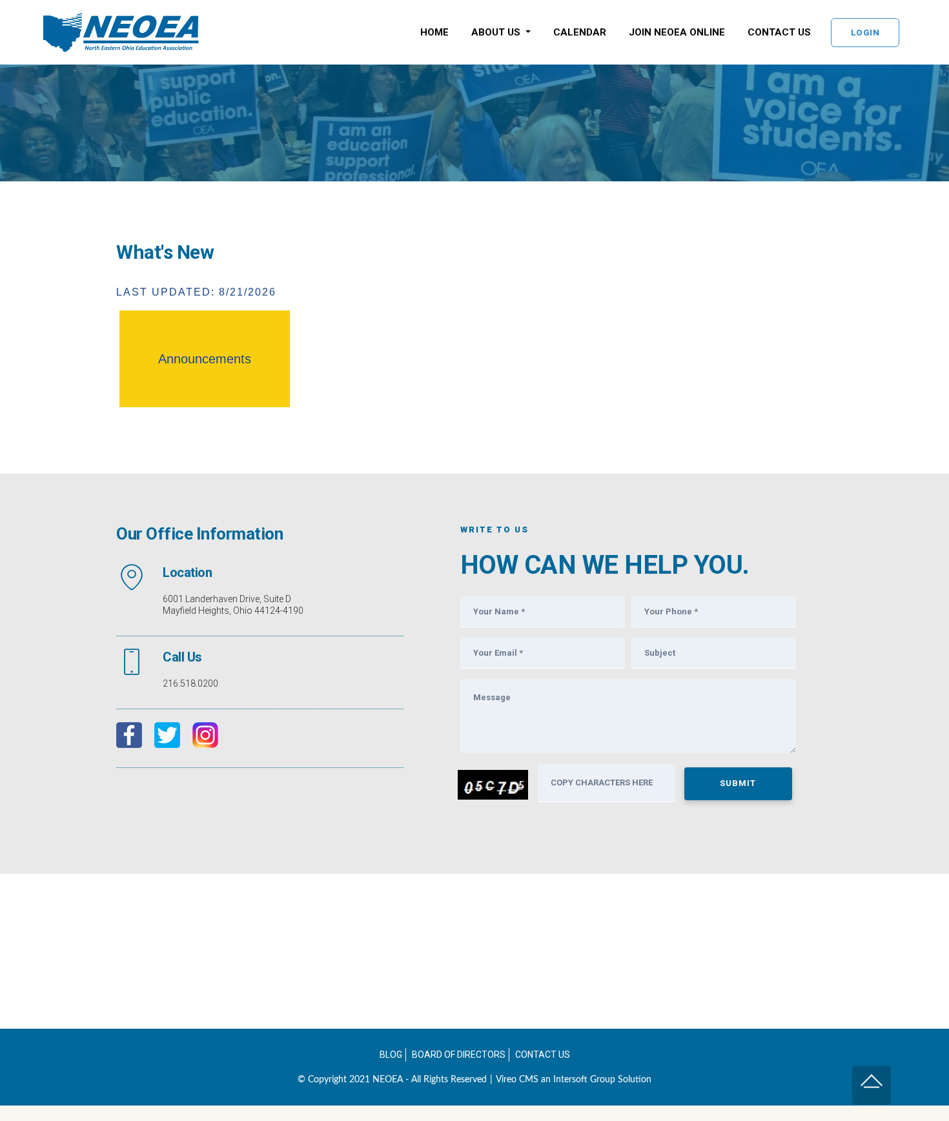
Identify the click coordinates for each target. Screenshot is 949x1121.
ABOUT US (497, 32)
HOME (434, 32)
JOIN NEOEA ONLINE (677, 32)
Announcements (204, 359)
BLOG (391, 1054)
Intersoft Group (584, 1079)
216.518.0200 (190, 683)
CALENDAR (579, 32)
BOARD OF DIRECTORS (458, 1054)
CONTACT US (779, 32)
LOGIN (865, 32)
